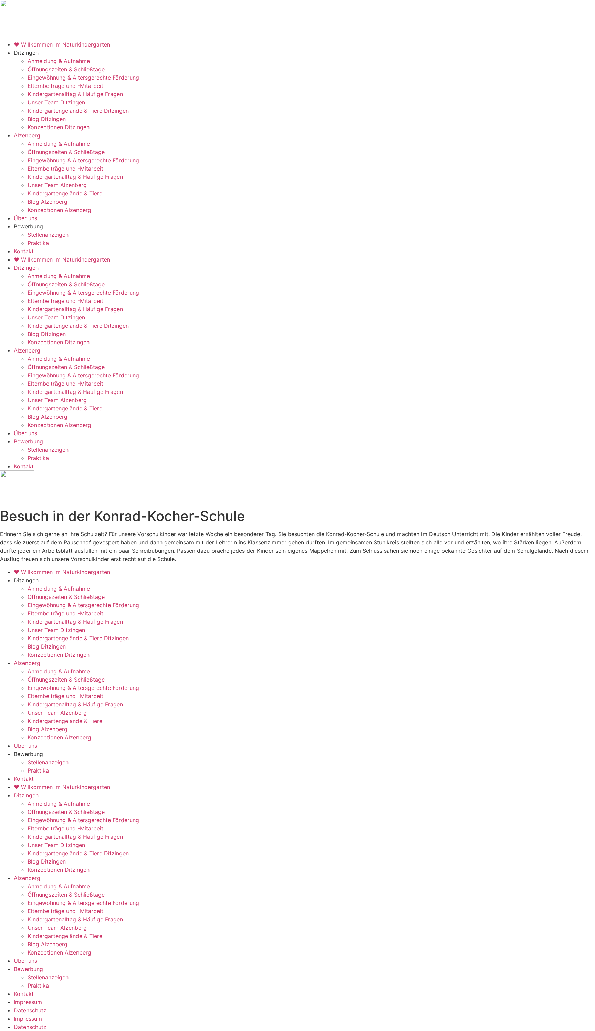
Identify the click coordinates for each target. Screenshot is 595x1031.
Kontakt (24, 251)
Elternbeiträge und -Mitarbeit (65, 85)
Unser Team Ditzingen (56, 102)
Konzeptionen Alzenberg (59, 209)
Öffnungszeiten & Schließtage (66, 69)
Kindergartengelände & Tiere (65, 193)
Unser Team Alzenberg (57, 185)
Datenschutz (30, 1010)
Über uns (25, 218)
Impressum (28, 1002)
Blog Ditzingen (47, 118)
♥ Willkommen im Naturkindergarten (62, 44)
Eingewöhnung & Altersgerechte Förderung (83, 77)
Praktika (38, 242)
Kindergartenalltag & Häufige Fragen (75, 94)
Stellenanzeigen (48, 234)
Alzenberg (27, 135)
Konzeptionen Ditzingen (59, 127)
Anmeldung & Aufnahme (59, 61)
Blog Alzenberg (47, 201)
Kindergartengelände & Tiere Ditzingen (78, 110)
